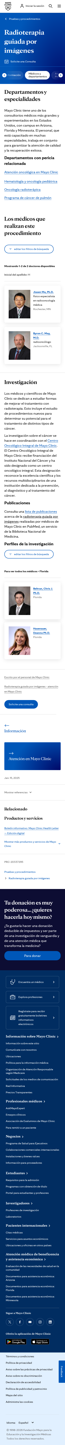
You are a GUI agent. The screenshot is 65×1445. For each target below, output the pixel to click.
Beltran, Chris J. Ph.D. (43, 591)
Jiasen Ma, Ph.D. (43, 292)
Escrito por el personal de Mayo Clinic (26, 677)
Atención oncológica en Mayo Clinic (31, 172)
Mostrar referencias (16, 792)
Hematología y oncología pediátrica (30, 181)
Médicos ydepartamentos (38, 75)
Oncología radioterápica (22, 189)
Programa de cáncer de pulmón (27, 198)
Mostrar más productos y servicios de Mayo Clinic (30, 844)
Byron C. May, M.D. (41, 335)
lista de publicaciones (41, 511)
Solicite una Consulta (23, 61)
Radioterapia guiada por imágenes (24, 41)
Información (13, 75)
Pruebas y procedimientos (24, 19)
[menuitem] (13, 75)
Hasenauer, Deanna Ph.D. (41, 630)
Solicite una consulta (21, 704)
